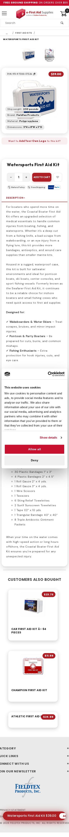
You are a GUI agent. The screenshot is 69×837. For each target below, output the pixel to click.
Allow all (34, 449)
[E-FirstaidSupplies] (34, 13)
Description (14, 198)
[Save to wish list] (57, 177)
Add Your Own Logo (32, 140)
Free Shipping (38, 187)
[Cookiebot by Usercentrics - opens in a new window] (49, 373)
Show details (48, 437)
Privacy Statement (13, 810)
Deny (34, 460)
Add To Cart (42, 177)
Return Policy (18, 187)
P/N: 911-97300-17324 (19, 73)
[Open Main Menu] (4, 13)
